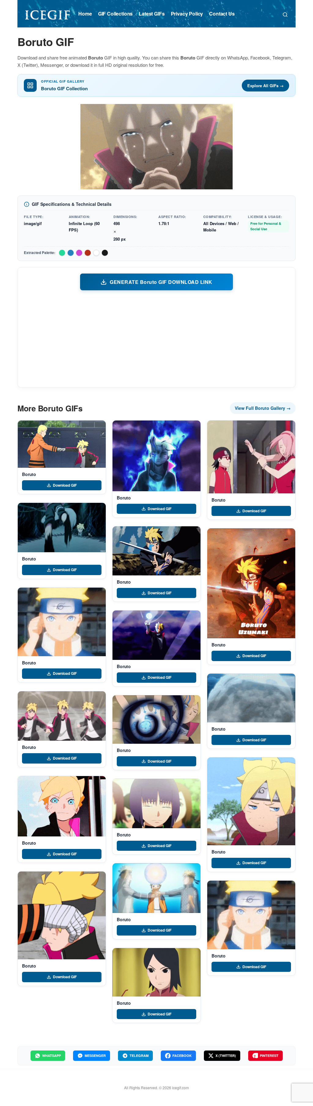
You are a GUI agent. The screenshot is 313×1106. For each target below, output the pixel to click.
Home (85, 13)
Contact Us (221, 13)
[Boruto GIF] (62, 444)
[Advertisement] (156, 338)
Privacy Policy (187, 13)
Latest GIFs (151, 13)
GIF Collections (115, 13)
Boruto (29, 474)
